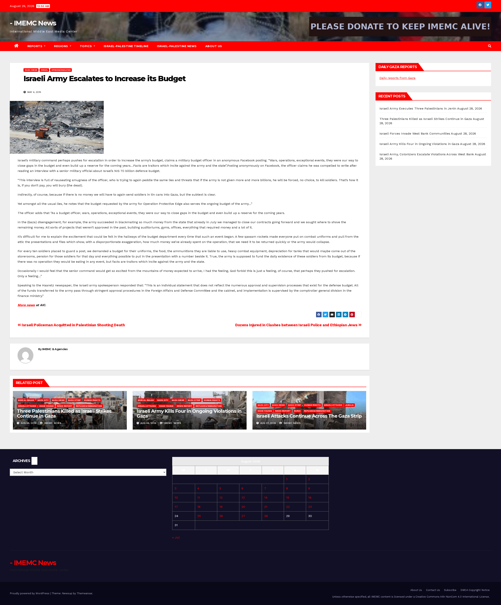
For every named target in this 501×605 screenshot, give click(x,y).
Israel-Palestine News (177, 46)
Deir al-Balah (26, 400)
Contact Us (433, 590)
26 (221, 516)
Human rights (92, 400)
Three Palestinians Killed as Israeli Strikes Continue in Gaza (64, 413)
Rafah (297, 411)
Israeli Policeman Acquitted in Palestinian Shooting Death (73, 325)
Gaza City (43, 400)
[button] (489, 46)
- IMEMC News (33, 23)
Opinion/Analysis (61, 70)
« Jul (175, 537)
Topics (86, 46)
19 (221, 507)
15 (287, 497)
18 (198, 507)
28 (266, 516)
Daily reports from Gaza (397, 78)
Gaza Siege (31, 70)
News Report (64, 406)
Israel (44, 70)
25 (199, 516)
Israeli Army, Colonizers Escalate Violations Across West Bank (426, 154)
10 (176, 497)
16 (309, 497)
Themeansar (84, 593)
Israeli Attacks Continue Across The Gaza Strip (309, 416)
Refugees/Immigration (89, 406)
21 (265, 507)
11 (198, 497)
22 (288, 507)
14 (266, 497)
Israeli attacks (27, 406)
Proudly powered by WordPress (30, 593)
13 (243, 497)
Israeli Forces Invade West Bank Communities (414, 133)
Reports (35, 46)
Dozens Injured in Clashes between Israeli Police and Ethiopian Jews (296, 325)
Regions (61, 46)
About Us (213, 46)
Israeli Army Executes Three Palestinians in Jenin (417, 108)
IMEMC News (52, 423)
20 (243, 507)
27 (243, 516)
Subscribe (450, 590)
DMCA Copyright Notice (475, 590)
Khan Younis (46, 406)
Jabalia (349, 405)
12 (221, 497)
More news (26, 305)
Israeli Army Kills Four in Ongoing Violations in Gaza (189, 413)
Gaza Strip (74, 400)
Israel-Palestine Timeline (126, 46)
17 (176, 507)
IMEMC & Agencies (55, 349)
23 (310, 507)
